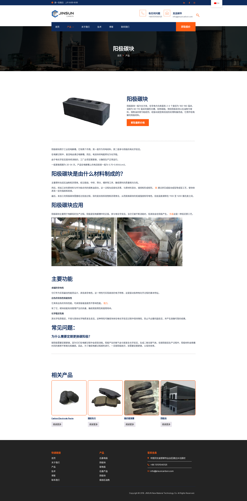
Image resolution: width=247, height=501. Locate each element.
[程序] (194, 2)
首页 (57, 27)
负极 (171, 214)
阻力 (106, 303)
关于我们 (85, 27)
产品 (69, 27)
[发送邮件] (167, 13)
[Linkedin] (184, 2)
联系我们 (125, 27)
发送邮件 (177, 13)
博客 (111, 27)
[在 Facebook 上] (189, 2)
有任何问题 (154, 13)
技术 (99, 27)
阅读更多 (57, 424)
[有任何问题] (143, 13)
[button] (197, 13)
